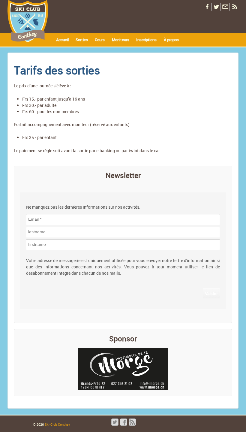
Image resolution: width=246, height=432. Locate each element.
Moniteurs (120, 39)
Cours (100, 39)
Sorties (82, 39)
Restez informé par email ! (225, 7)
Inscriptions (146, 39)
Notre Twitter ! (216, 7)
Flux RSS (234, 7)
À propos (171, 39)
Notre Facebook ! (207, 7)
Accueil (62, 39)
